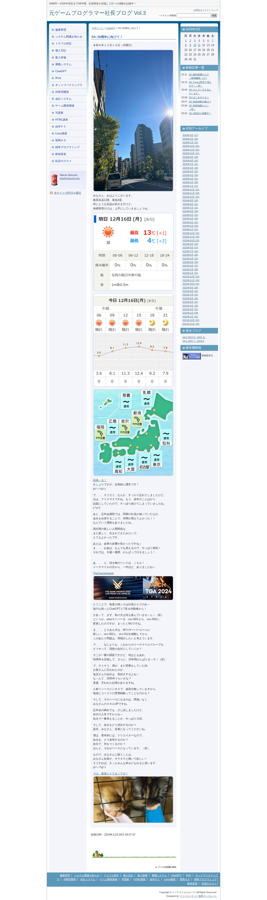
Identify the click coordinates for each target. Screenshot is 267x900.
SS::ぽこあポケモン (199, 97)
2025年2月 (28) (190, 182)
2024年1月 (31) (190, 229)
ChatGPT (111, 28)
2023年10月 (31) (191, 240)
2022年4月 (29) (190, 306)
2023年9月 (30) (190, 244)
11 (199, 45)
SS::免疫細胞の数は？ (200, 101)
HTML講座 (61, 119)
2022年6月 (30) (190, 298)
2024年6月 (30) (190, 211)
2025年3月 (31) (190, 178)
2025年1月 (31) (190, 186)
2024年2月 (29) (190, 226)
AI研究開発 (62, 91)
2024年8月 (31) (190, 204)
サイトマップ (211, 10)
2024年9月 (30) (190, 200)
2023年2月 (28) (190, 269)
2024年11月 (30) (191, 193)
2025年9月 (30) (190, 157)
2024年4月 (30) (190, 218)
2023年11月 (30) (191, 236)
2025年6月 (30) (190, 168)
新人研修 (60, 57)
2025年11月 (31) (191, 150)
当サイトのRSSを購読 (67, 192)
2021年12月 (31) (191, 320)
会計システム (63, 98)
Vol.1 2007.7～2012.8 (193, 341)
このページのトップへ (165, 867)
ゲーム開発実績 (64, 105)
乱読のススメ (63, 160)
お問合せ (197, 10)
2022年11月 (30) (191, 280)
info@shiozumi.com (70, 178)
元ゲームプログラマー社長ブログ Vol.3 (97, 13)
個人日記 (60, 50)
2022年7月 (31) (190, 294)
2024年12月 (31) (191, 189)
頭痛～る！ (100, 480)
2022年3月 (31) (190, 309)
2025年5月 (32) (190, 171)
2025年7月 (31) (190, 164)
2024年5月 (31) (190, 215)
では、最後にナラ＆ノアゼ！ (110, 773)
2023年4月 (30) (190, 262)
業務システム (63, 64)
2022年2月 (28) (190, 313)
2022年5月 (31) (190, 302)
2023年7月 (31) (190, 251)
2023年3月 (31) (190, 265)
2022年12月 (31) (191, 276)
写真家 (59, 112)
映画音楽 (60, 154)
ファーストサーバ (189, 896)
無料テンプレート (208, 896)
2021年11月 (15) (191, 324)
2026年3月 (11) (190, 135)
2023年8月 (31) (190, 247)
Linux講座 (61, 133)
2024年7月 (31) (190, 207)
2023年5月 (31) (190, 258)
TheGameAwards (103, 573)
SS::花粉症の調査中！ (200, 113)
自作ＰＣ (60, 126)
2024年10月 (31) (191, 197)
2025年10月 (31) (191, 153)
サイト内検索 (169, 15)
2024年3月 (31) (190, 222)
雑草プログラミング (67, 147)
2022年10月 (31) (191, 284)
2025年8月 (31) (190, 160)
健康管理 (60, 29)
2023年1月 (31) (190, 273)
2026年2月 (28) (190, 139)
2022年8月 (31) (190, 291)
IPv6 (58, 78)
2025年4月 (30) (190, 175)
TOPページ (97, 28)
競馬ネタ (60, 140)
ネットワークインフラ (68, 85)
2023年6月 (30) (190, 255)
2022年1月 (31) (190, 316)
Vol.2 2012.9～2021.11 (194, 337)
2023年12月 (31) (191, 233)
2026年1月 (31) (190, 142)
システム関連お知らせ (68, 36)
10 (194, 45)
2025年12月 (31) (191, 146)
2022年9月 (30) (190, 287)
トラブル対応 (63, 43)
